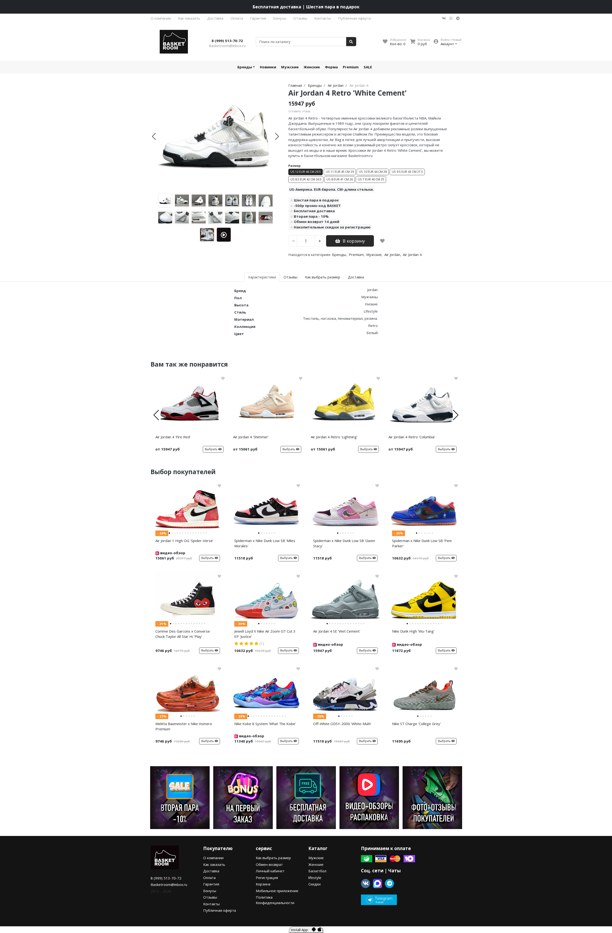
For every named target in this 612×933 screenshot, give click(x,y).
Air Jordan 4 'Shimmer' (251, 436)
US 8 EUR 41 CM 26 (340, 179)
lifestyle (314, 877)
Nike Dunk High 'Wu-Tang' (413, 631)
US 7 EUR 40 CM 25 (371, 179)
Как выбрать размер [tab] (322, 277)
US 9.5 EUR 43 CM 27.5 (407, 172)
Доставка (215, 18)
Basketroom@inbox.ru (227, 45)
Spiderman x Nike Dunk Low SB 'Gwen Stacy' (344, 543)
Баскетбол (317, 870)
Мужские (290, 67)
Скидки (314, 884)
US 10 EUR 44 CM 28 (373, 172)
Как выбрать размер (273, 857)
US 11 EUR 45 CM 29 (340, 172)
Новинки (268, 67)
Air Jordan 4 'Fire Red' (173, 436)
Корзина (263, 884)
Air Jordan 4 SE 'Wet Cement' (336, 631)
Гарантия (258, 18)
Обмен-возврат (269, 864)
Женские (312, 67)
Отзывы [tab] (290, 277)
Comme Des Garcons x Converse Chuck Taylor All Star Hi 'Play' (182, 634)
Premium (351, 67)
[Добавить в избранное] (382, 241)
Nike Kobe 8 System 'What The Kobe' (265, 723)
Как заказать (189, 18)
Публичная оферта (354, 18)
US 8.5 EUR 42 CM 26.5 (306, 179)
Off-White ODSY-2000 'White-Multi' (342, 723)
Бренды (244, 67)
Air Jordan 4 (412, 254)
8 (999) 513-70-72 (227, 40)
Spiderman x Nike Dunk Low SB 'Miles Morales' (264, 543)
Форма (331, 67)
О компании (161, 18)
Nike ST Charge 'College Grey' (416, 723)
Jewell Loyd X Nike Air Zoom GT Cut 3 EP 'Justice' (264, 634)
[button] (154, 136)
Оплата (236, 18)
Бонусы (279, 18)
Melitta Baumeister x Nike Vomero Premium (183, 726)
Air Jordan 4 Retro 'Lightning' (334, 436)
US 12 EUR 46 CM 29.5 (305, 172)
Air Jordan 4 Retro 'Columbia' (411, 436)
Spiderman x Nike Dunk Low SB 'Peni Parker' (422, 543)
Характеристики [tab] (262, 277)
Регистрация (267, 877)
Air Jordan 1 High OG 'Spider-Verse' (184, 540)
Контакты (322, 18)
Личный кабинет (270, 870)
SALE (368, 67)
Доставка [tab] (356, 277)
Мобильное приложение (277, 890)
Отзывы (300, 18)
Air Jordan (392, 254)
